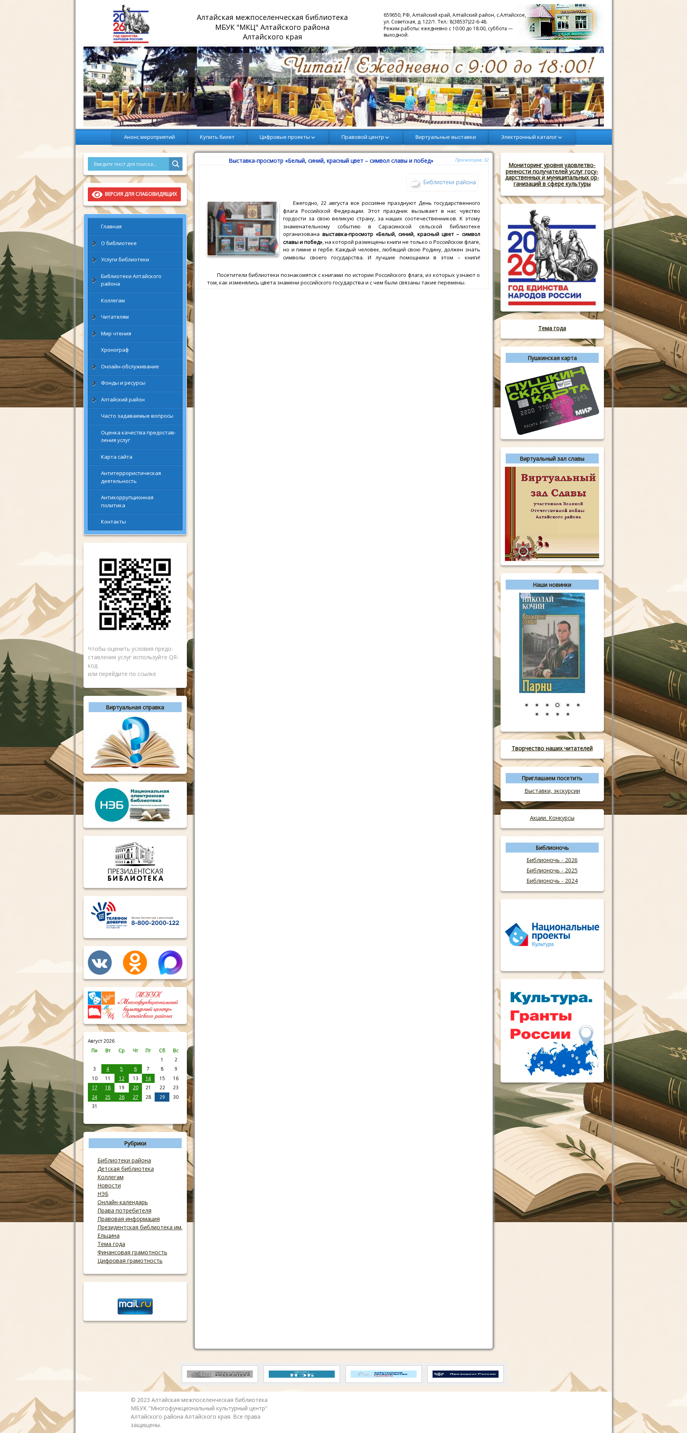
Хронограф (115, 349)
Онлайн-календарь (122, 1202)
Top (668, 1414)
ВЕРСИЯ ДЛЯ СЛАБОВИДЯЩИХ (140, 194)
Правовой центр (363, 136)
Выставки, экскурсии (552, 790)
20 (135, 1087)
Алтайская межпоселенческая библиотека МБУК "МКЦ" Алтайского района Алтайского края (273, 26)
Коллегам (113, 300)
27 (135, 1097)
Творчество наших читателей (552, 748)
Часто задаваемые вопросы (137, 415)
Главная (111, 226)
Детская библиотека (125, 1168)
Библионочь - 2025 (552, 870)
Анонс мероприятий (149, 136)
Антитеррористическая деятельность (131, 477)
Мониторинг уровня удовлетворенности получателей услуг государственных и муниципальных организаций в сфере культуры (552, 174)
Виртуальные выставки (445, 136)
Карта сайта (116, 456)
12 (121, 1078)
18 (108, 1087)
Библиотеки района (124, 1160)
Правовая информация (128, 1219)
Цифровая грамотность (130, 1260)
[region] (343, 87)
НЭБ (103, 1193)
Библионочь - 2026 (552, 860)
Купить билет (217, 136)
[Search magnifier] (175, 164)
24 (94, 1097)
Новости (109, 1185)
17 (94, 1087)
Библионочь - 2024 (552, 880)
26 (121, 1097)
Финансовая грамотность (132, 1252)
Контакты (113, 521)
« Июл (95, 1115)
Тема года (111, 1244)
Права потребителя (124, 1210)
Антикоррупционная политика (127, 501)
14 (148, 1078)
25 (108, 1097)
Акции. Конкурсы (552, 818)
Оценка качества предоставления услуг (138, 436)
